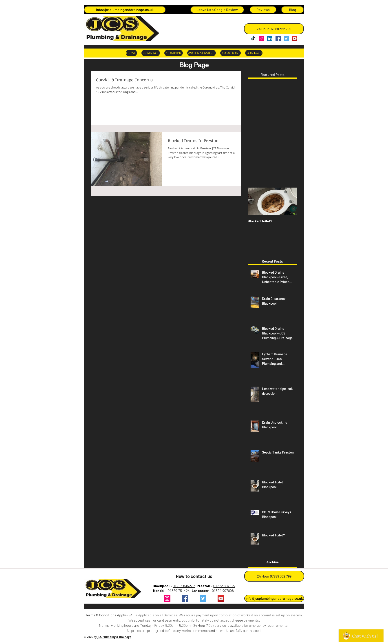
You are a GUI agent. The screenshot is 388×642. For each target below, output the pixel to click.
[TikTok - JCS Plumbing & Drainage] (253, 38)
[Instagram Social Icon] (261, 38)
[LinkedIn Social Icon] (269, 38)
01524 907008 (223, 591)
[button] (150, 53)
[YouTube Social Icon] (294, 38)
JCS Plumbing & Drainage (114, 637)
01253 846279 (184, 586)
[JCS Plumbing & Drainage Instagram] (167, 598)
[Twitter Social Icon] (286, 38)
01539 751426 (179, 591)
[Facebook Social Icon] (278, 38)
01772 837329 (224, 586)
